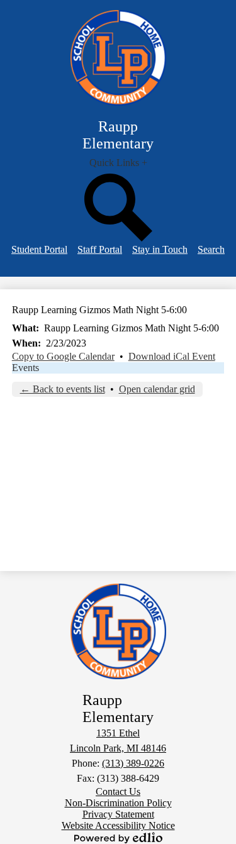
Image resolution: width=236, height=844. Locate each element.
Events (25, 367)
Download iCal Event (171, 356)
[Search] (118, 238)
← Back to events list (62, 389)
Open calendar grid (157, 389)
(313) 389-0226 (133, 763)
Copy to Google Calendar (63, 356)
